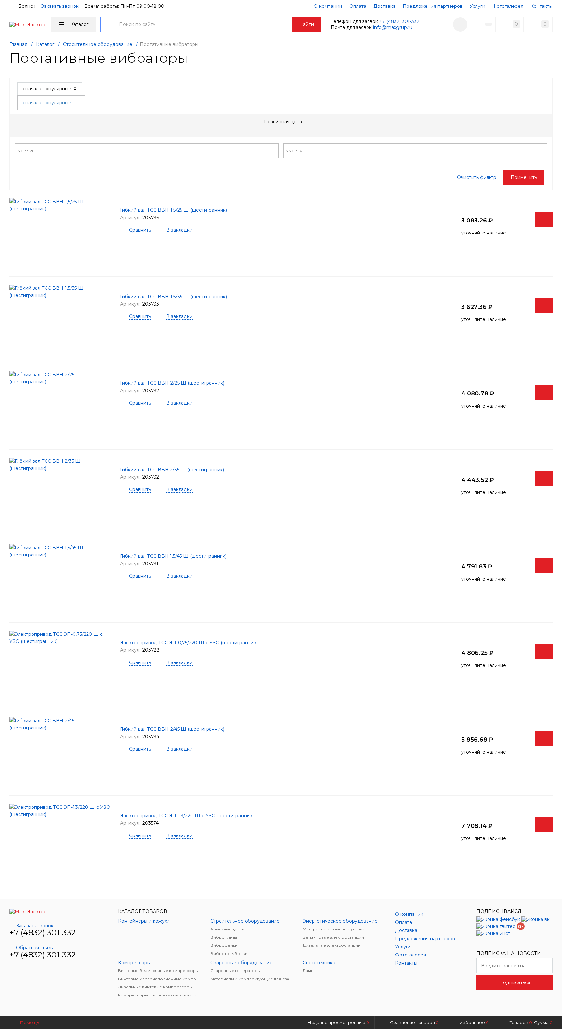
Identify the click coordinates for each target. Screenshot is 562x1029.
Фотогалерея (507, 6)
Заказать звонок (60, 6)
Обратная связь (34, 948)
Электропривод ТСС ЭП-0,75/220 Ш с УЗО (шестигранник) (189, 643)
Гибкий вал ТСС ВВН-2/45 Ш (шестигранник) (172, 729)
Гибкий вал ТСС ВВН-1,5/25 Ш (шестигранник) (173, 210)
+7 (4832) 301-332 (399, 21)
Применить (524, 177)
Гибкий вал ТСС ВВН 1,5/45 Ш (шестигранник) (173, 556)
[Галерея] (538, 88)
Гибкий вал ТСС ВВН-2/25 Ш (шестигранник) (172, 383)
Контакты (541, 6)
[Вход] (460, 24)
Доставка (384, 6)
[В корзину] (544, 219)
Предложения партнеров (432, 6)
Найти (306, 24)
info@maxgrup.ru (392, 27)
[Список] (549, 88)
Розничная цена (283, 122)
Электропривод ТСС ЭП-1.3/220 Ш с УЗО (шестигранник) (187, 816)
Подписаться (514, 982)
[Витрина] (528, 88)
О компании (328, 6)
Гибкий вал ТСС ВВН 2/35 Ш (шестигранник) (172, 470)
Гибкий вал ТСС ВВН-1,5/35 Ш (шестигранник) (173, 297)
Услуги (477, 6)
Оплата (357, 6)
